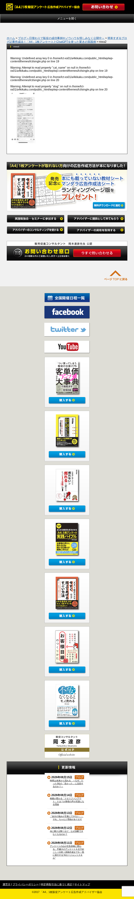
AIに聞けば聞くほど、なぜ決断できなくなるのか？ (66, 832)
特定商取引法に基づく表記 (56, 884)
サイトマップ (82, 884)
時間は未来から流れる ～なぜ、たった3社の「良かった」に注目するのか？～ (66, 783)
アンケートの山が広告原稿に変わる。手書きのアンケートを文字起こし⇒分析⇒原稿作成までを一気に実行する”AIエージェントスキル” (67, 852)
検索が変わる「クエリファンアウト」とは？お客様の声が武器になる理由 (67, 801)
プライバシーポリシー (26, 884)
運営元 (6, 884)
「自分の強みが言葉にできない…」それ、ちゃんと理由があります (66, 818)
